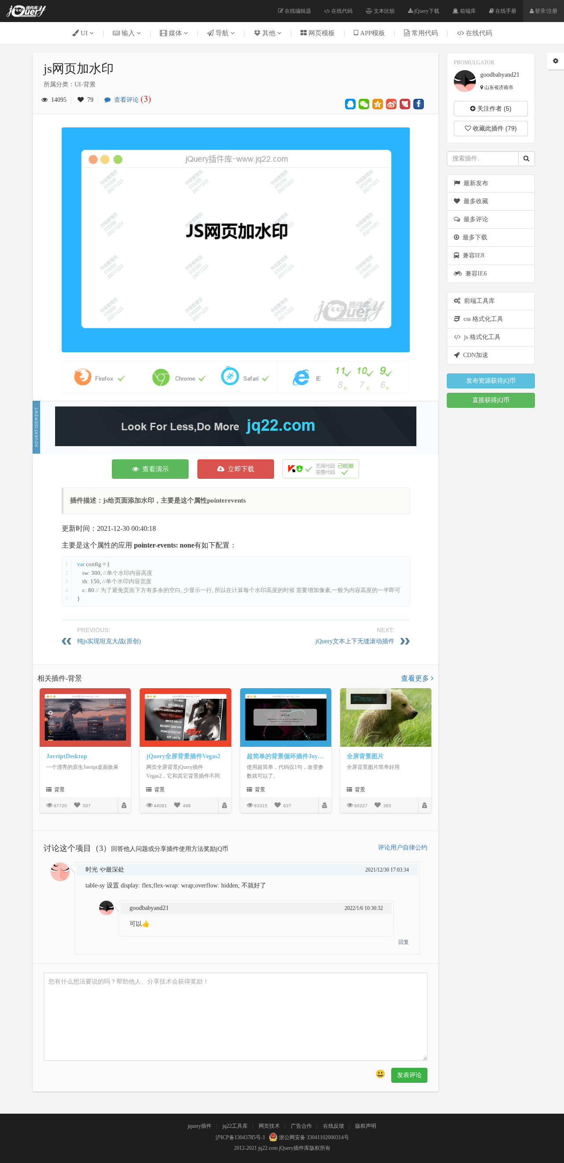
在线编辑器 (297, 11)
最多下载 (473, 237)
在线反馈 (333, 1126)
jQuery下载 (426, 11)
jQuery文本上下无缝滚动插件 (354, 641)
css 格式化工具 (481, 319)
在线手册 (505, 11)
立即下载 (239, 469)
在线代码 (341, 11)
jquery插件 (200, 1126)
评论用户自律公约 (402, 847)
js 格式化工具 (480, 337)
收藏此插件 (494, 128)
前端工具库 (477, 301)
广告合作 (301, 1126)
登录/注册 (545, 11)
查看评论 (131, 100)
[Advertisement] (235, 426)
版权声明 (365, 1126)
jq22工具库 (235, 1126)
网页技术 (269, 1126)
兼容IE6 (474, 273)
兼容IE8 (471, 255)
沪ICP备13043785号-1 (240, 1137)
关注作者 (493, 108)
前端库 (467, 11)
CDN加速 (474, 355)
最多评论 (474, 219)
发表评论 (409, 1075)
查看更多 (416, 678)
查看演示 (154, 469)
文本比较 (383, 11)
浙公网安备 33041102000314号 (313, 1137)
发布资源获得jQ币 (491, 380)
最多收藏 (474, 201)
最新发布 (474, 183)
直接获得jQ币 (490, 400)
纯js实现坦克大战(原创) (109, 641)
